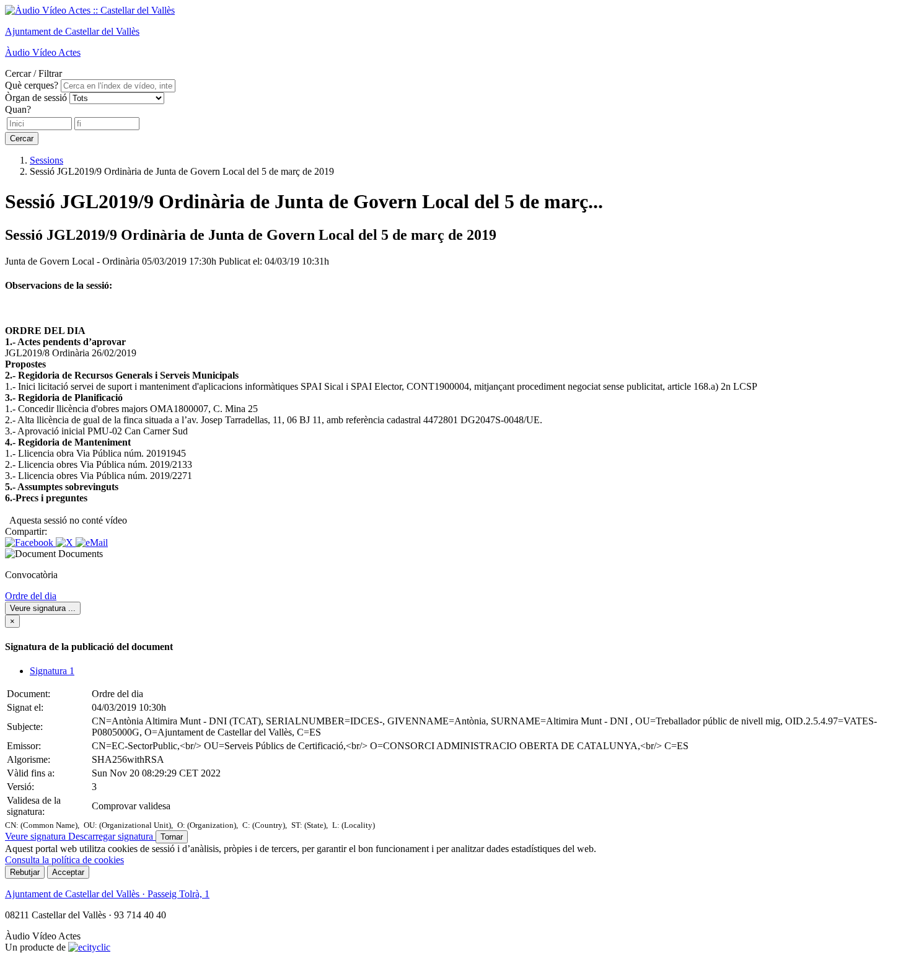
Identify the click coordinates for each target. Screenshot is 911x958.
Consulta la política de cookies (64, 860)
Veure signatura (43, 608)
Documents (80, 553)
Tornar (172, 837)
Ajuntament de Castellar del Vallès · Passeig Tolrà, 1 (107, 894)
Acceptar (68, 872)
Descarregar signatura (112, 836)
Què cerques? (31, 85)
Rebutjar (25, 872)
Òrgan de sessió (36, 97)
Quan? (18, 109)
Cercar (21, 138)
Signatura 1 (52, 671)
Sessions (46, 160)
